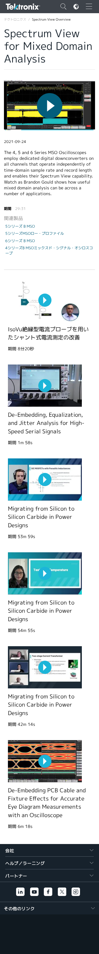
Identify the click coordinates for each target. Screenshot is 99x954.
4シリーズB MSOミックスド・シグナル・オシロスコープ (49, 250)
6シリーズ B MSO (20, 240)
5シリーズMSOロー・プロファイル (34, 233)
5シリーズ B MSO (20, 226)
